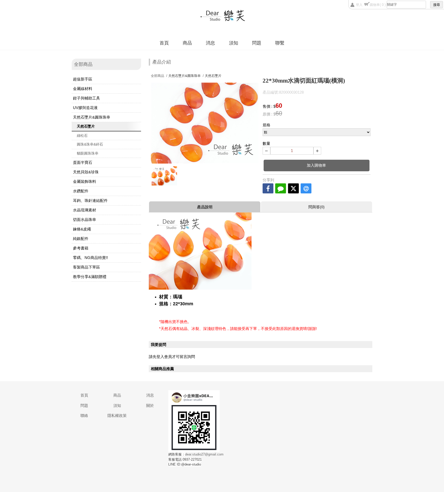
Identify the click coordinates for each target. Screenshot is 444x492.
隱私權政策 (117, 415)
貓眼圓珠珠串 (87, 153)
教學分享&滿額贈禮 (89, 276)
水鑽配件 (80, 191)
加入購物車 (316, 165)
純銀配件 (80, 238)
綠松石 (82, 135)
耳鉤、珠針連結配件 (90, 200)
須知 (233, 43)
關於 (150, 405)
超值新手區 (82, 79)
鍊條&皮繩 (82, 229)
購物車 (378, 5)
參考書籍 (80, 248)
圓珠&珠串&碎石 (90, 144)
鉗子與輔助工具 (86, 98)
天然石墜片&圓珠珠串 (91, 117)
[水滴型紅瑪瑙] (164, 175)
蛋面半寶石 (82, 162)
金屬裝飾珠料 (84, 181)
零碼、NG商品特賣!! (90, 257)
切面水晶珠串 (84, 219)
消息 (210, 43)
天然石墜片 (86, 126)
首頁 (164, 43)
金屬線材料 (82, 88)
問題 (256, 43)
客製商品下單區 (86, 267)
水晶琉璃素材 (84, 210)
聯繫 (279, 43)
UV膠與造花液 (85, 107)
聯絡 (84, 415)
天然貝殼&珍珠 (86, 172)
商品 (187, 43)
